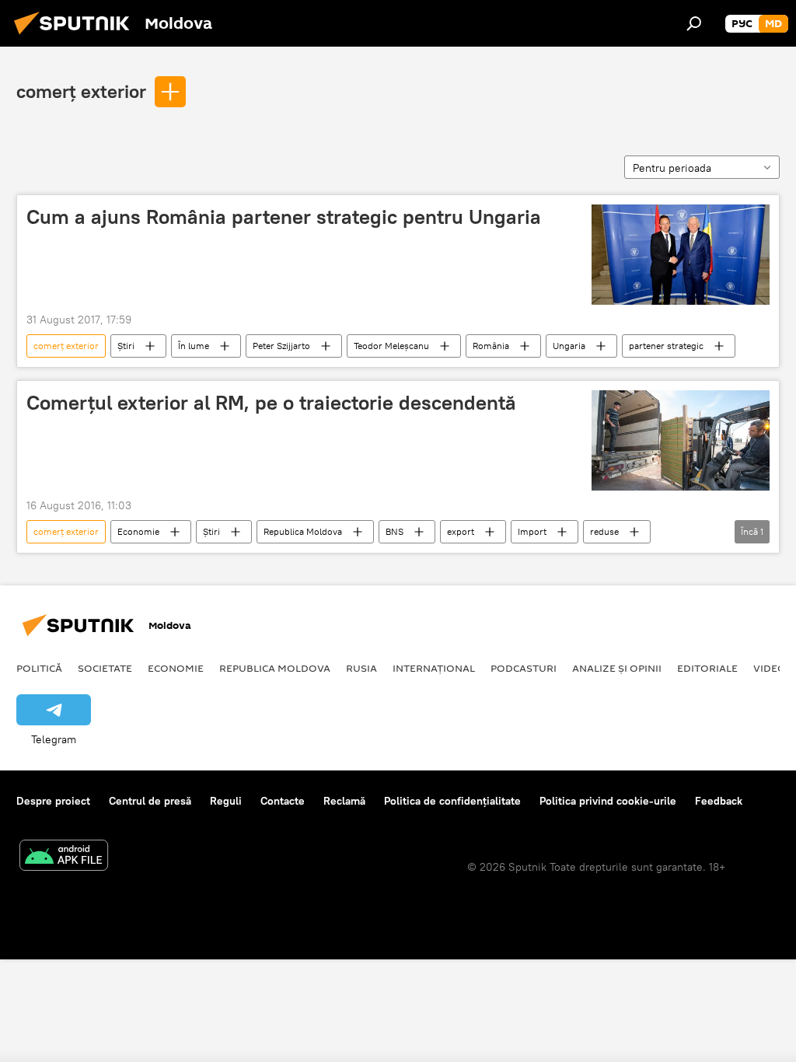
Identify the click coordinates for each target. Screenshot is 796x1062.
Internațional (434, 668)
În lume (193, 345)
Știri (125, 345)
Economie (138, 531)
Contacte (282, 801)
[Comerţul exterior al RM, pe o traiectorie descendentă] (681, 440)
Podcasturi (524, 668)
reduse (604, 531)
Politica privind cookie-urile (607, 801)
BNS (394, 531)
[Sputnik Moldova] (76, 37)
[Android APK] (64, 857)
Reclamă (344, 801)
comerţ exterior (81, 91)
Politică (39, 668)
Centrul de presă (150, 801)
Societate (105, 668)
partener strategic (666, 345)
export (460, 531)
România (491, 345)
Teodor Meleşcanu (391, 345)
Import (532, 531)
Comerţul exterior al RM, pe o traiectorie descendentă (271, 402)
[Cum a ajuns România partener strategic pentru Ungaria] (681, 254)
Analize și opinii (617, 668)
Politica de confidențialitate (452, 801)
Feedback (718, 801)
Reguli (226, 801)
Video (769, 668)
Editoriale (707, 668)
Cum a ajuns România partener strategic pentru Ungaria (283, 216)
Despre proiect (53, 801)
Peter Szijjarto (281, 345)
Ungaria (569, 345)
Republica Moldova (303, 531)
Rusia (361, 668)
